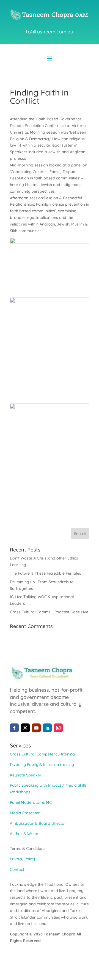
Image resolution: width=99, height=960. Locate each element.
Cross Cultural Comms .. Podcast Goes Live (49, 611)
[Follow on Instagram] (58, 727)
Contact (17, 869)
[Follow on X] (25, 727)
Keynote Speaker (26, 775)
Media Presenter (25, 812)
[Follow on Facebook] (14, 727)
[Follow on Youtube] (36, 727)
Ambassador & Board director (38, 823)
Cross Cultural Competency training (42, 754)
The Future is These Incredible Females (45, 573)
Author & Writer (24, 833)
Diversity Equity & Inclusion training (42, 764)
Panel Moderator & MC (31, 802)
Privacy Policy (22, 858)
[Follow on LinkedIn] (47, 727)
